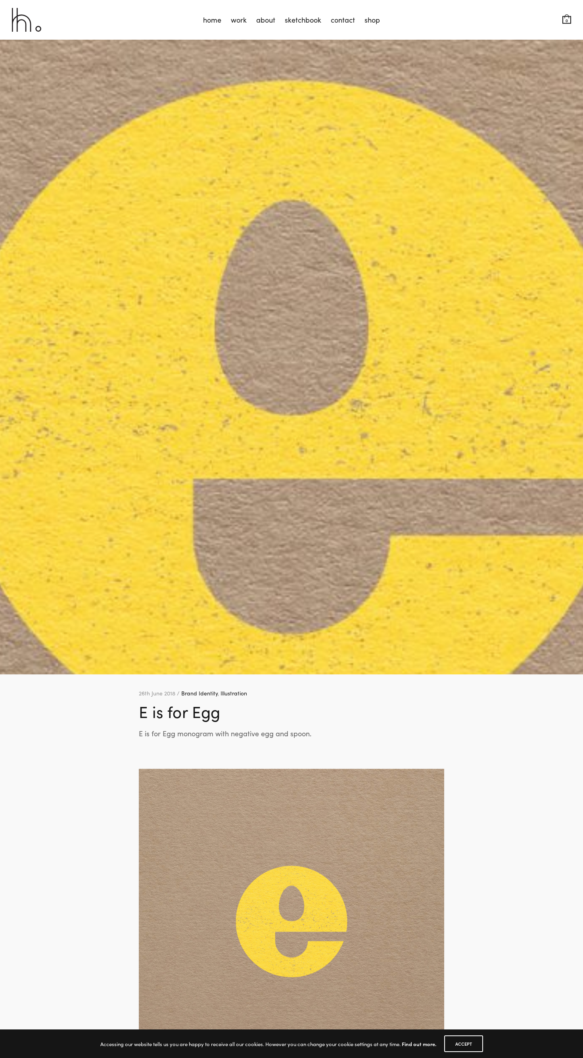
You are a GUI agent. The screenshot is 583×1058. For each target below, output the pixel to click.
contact (343, 20)
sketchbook (303, 20)
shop (372, 20)
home (212, 20)
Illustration (234, 693)
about (265, 20)
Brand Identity (199, 693)
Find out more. (419, 1044)
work (239, 20)
